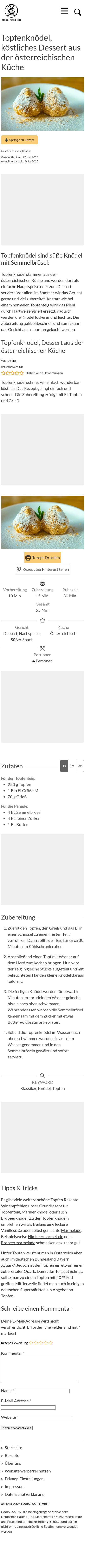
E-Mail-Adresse (16, 1400)
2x (72, 766)
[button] (3, 373)
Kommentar (13, 1353)
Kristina (26, 151)
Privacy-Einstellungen (24, 1478)
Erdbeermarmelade (18, 1242)
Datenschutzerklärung (24, 1494)
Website (8, 1417)
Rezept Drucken (45, 557)
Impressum (15, 1486)
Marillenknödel (35, 1211)
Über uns (13, 1463)
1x (64, 766)
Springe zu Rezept (21, 140)
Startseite (13, 1447)
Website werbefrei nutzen (28, 1470)
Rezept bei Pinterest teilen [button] (45, 569)
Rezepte (12, 1455)
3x (80, 766)
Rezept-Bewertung (14, 1343)
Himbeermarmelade (45, 1236)
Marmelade (71, 1230)
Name (7, 1390)
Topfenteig (10, 1211)
